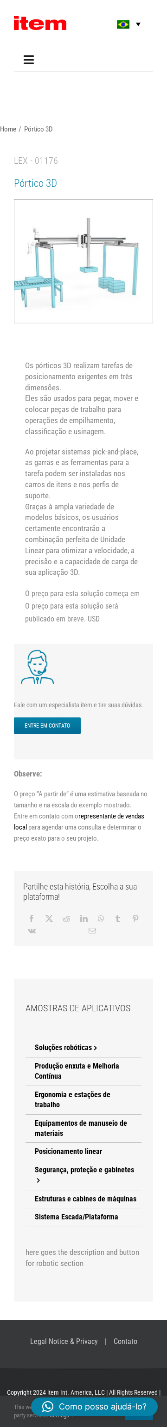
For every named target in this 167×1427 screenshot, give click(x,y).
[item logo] (40, 19)
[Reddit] (66, 919)
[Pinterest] (135, 919)
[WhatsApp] (101, 919)
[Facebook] (31, 919)
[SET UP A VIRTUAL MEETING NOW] (39, 652)
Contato (125, 1341)
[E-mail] (92, 931)
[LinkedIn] (84, 919)
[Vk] (31, 931)
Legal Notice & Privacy (64, 1341)
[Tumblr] (117, 919)
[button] (122, 24)
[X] (49, 919)
